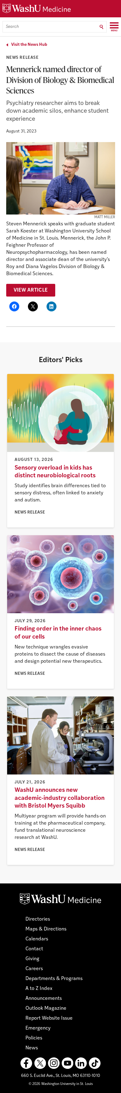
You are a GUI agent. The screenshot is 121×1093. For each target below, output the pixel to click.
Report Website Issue (49, 1018)
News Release (22, 58)
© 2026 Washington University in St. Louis (61, 1084)
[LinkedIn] (81, 1063)
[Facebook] (26, 1063)
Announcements (43, 998)
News (31, 1048)
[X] (40, 1063)
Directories (37, 919)
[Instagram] (54, 1063)
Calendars (36, 939)
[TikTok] (95, 1063)
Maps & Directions (45, 929)
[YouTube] (67, 1063)
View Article (31, 290)
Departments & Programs (54, 978)
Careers (34, 968)
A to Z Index (38, 988)
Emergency (38, 1028)
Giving (32, 958)
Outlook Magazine (45, 1008)
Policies (33, 1038)
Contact (34, 949)
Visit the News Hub (29, 45)
